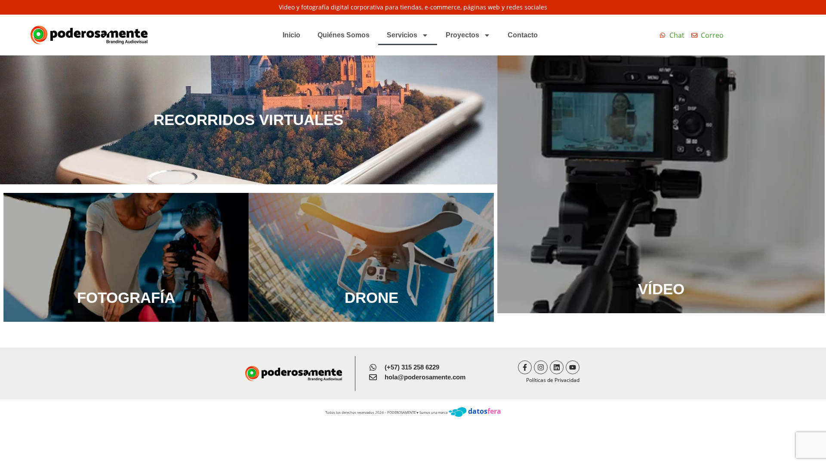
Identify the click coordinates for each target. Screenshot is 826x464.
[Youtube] (572, 367)
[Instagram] (541, 367)
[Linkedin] (557, 367)
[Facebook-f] (525, 367)
